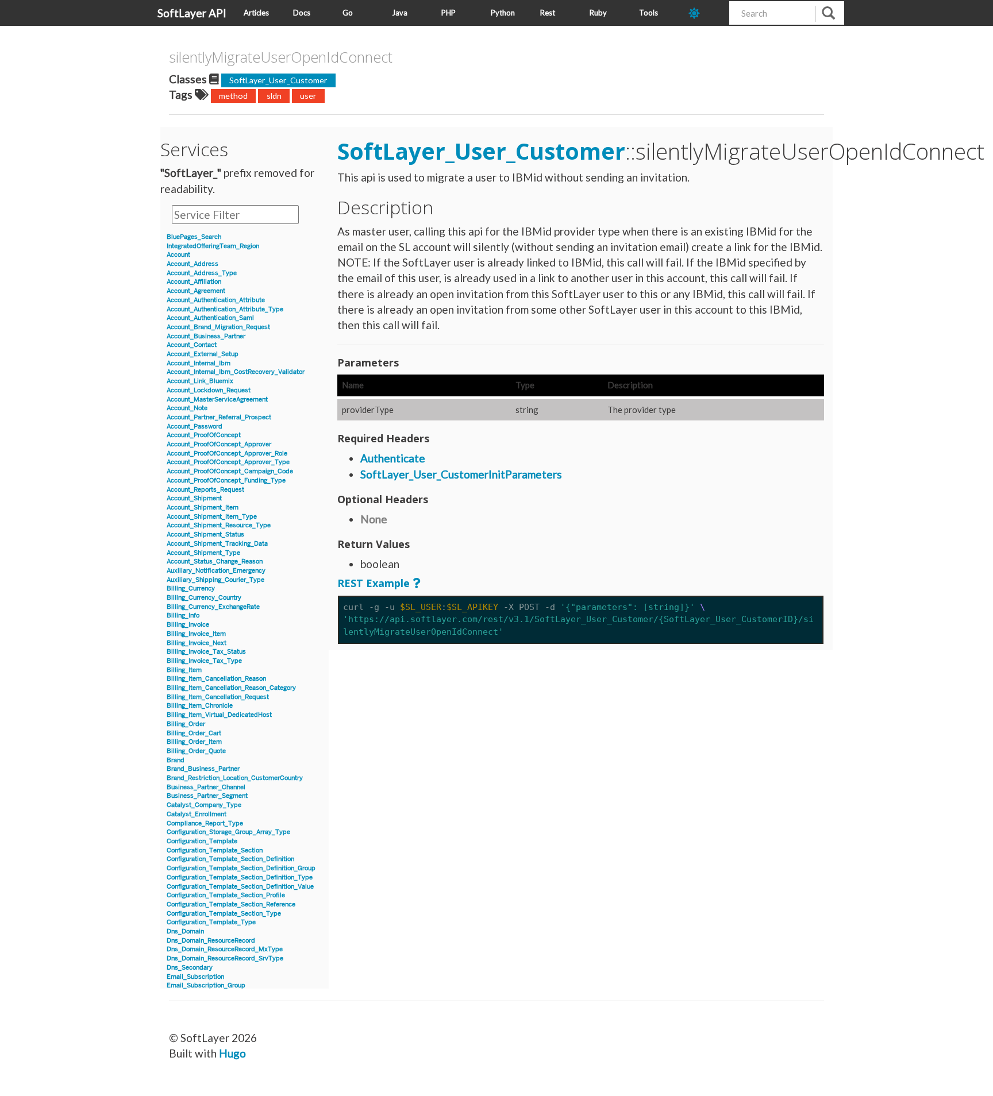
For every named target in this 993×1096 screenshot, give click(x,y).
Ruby (598, 12)
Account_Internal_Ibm (198, 363)
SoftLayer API (191, 13)
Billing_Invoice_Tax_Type (204, 661)
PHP (448, 12)
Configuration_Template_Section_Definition (230, 859)
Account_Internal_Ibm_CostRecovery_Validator (236, 372)
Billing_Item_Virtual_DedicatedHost (219, 715)
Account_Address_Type (202, 273)
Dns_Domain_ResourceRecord (211, 940)
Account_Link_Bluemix (200, 381)
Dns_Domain (185, 931)
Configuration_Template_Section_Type (224, 913)
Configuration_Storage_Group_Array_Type (228, 832)
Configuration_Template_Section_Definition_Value (240, 886)
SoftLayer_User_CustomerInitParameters (461, 474)
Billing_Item (184, 670)
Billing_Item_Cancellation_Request (218, 697)
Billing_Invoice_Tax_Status (206, 651)
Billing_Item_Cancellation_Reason (216, 678)
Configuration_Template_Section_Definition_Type (240, 877)
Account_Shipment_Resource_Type (219, 525)
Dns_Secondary (190, 967)
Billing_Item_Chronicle (200, 705)
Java (399, 12)
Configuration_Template (202, 841)
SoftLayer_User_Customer (278, 80)
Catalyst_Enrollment (196, 814)
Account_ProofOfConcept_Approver (219, 444)
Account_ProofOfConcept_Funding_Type (226, 480)
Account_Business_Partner (206, 336)
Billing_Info (183, 615)
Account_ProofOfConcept (204, 435)
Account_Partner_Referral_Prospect (219, 417)
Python (503, 12)
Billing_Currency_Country (204, 597)
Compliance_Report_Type (205, 823)
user (308, 96)
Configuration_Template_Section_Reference (231, 904)
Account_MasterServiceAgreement (217, 399)
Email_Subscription (195, 977)
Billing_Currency (191, 588)
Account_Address (192, 264)
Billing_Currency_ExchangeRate (213, 607)
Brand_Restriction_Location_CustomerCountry (235, 778)
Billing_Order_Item (194, 742)
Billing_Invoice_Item (196, 634)
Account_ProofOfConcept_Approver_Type (228, 462)
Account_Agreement (196, 291)
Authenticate (392, 458)
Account (178, 254)
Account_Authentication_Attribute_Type (225, 309)
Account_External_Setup (202, 354)
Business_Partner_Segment (207, 796)
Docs (301, 12)
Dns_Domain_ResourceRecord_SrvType (225, 958)
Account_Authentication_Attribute (216, 300)
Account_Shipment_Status (205, 534)
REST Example (373, 583)
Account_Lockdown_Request (209, 390)
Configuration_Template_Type (211, 922)
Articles (256, 12)
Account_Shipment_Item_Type (212, 516)
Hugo (232, 1053)
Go (347, 12)
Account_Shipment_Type (203, 553)
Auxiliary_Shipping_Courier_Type (215, 580)
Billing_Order (186, 724)
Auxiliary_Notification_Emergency (216, 570)
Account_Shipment (194, 498)
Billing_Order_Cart (194, 733)
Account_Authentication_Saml (210, 318)
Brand (175, 760)
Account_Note (187, 408)
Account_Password (194, 426)
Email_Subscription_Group (206, 985)
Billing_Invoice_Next (196, 643)
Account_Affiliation (194, 281)
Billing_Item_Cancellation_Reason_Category (231, 688)
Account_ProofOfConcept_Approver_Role (227, 453)
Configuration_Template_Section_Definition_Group (241, 868)
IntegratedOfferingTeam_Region (213, 246)
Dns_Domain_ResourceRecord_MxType (225, 949)
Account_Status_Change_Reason (215, 561)
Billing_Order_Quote (196, 751)
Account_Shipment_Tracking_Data (217, 543)
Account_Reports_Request (205, 489)
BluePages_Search (194, 237)
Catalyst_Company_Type (204, 805)
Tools (648, 12)
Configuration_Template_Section (215, 850)
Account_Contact (192, 345)
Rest (547, 12)
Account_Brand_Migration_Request (218, 327)
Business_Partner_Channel (206, 787)
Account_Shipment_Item (202, 507)
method (233, 96)
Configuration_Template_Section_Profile (226, 895)
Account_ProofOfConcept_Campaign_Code (230, 471)
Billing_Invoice (188, 624)
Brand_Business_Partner (203, 769)
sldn (274, 96)
